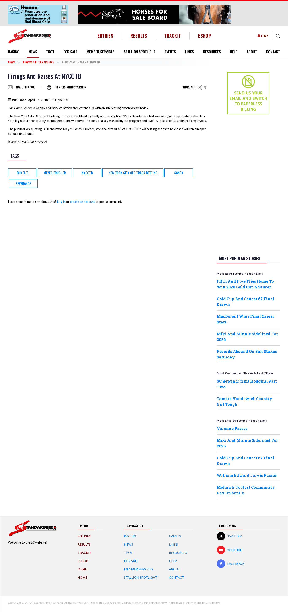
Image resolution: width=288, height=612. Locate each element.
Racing (13, 52)
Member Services (100, 52)
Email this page (25, 87)
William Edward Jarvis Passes (247, 475)
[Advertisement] (248, 184)
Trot (50, 52)
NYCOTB (87, 172)
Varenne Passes (232, 428)
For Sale (70, 52)
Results (139, 35)
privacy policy (210, 602)
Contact (273, 52)
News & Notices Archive (38, 62)
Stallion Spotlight (140, 52)
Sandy (178, 172)
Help (234, 52)
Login (264, 36)
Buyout (22, 172)
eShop (204, 35)
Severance (23, 183)
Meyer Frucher (55, 172)
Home (82, 577)
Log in (61, 201)
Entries (105, 35)
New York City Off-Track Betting (133, 172)
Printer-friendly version (70, 87)
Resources (212, 52)
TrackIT (172, 35)
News (33, 52)
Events (170, 52)
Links (189, 52)
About (252, 52)
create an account (82, 201)
